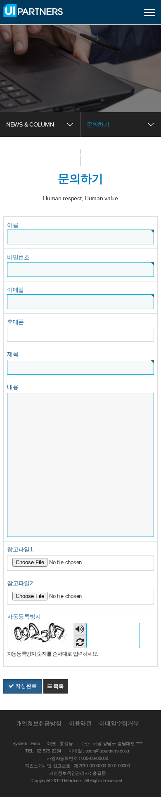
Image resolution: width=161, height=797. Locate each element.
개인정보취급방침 (39, 723)
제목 (12, 354)
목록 (58, 686)
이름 (12, 225)
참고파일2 (20, 583)
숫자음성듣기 (79, 629)
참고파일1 (20, 549)
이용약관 (80, 723)
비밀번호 (18, 257)
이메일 (15, 289)
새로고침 (79, 641)
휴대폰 (15, 322)
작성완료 (25, 686)
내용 (12, 387)
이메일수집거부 (119, 723)
